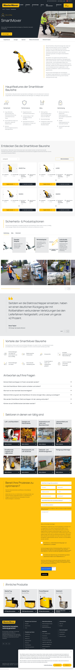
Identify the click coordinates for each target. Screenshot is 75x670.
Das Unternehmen (49, 5)
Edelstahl (27, 649)
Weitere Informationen (34, 39)
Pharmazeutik (45, 638)
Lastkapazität (5, 159)
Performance (27, 625)
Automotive (44, 635)
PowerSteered (28, 645)
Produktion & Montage (46, 640)
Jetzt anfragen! (67, 5)
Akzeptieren (57, 665)
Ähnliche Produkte (47, 39)
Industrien (27, 5)
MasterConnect (62, 636)
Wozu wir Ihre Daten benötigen (48, 524)
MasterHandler (28, 640)
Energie (43, 648)
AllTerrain (27, 642)
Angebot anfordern (9, 184)
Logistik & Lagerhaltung (47, 642)
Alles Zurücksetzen (65, 159)
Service (42, 5)
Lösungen (16, 39)
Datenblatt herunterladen (28, 184)
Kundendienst (62, 632)
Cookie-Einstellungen (48, 665)
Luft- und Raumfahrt (46, 633)
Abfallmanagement (46, 646)
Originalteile (61, 634)
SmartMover (27, 634)
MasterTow (27, 638)
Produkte (21, 5)
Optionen (23, 39)
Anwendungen (35, 5)
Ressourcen (58, 5)
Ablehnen (67, 665)
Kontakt (61, 625)
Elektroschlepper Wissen (47, 623)
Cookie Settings (4, 668)
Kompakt (27, 623)
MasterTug (27, 636)
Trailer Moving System (29, 647)
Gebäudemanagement (46, 644)
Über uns (61, 623)
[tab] (6, 233)
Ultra (26, 628)
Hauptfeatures (7, 39)
